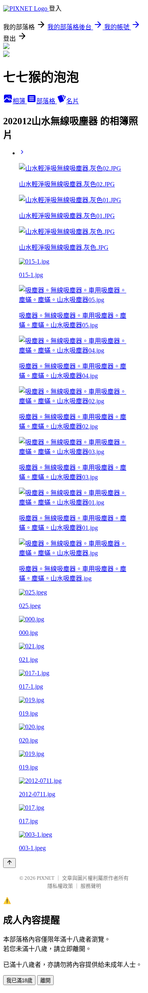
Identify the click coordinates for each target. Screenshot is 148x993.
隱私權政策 (60, 886)
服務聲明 (91, 886)
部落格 (46, 101)
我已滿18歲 (19, 981)
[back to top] (9, 863)
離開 (45, 981)
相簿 (20, 101)
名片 (72, 101)
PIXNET (45, 878)
